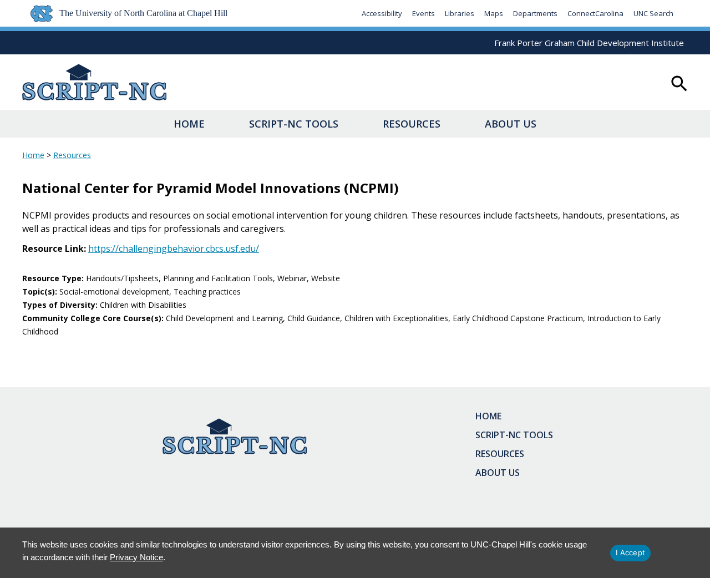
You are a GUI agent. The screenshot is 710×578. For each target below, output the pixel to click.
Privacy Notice (136, 557)
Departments (535, 13)
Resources (411, 123)
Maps (493, 13)
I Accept (630, 552)
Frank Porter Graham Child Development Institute (589, 42)
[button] (679, 85)
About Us (510, 123)
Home (189, 123)
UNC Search (653, 13)
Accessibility (382, 13)
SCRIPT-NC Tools (293, 123)
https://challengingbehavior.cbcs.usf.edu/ (173, 248)
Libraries (459, 13)
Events (423, 13)
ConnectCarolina (595, 13)
